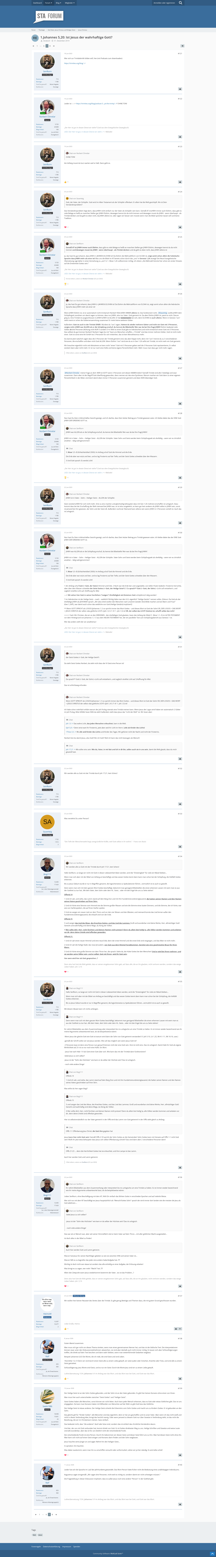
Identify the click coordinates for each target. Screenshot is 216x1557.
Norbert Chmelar (88, 279)
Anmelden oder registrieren (164, 3)
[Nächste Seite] (54, 46)
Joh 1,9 (68, 723)
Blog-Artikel (40, 129)
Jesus (40, 1535)
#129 (180, 487)
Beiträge (39, 82)
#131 (180, 647)
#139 (180, 1388)
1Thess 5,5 (70, 732)
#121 (180, 53)
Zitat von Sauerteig (76, 198)
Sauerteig (163, 313)
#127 (180, 368)
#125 (180, 237)
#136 (180, 1177)
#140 (180, 1465)
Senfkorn (85, 353)
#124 (180, 192)
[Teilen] (182, 45)
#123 (180, 146)
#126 (180, 294)
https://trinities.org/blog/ (74, 63)
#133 (180, 814)
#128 (180, 413)
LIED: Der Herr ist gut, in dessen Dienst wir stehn (83, 132)
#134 (180, 856)
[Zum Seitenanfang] (212, 1554)
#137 (180, 1296)
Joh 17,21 (69, 749)
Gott (34, 1535)
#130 (180, 532)
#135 (180, 981)
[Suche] (180, 3)
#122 (180, 99)
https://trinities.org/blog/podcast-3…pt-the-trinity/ (95, 103)
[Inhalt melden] (180, 89)
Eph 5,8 (69, 728)
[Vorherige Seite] (34, 46)
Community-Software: (108, 1553)
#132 (180, 768)
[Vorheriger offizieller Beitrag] (180, 1328)
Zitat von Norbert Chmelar (79, 153)
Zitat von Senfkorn (76, 243)
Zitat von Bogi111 (76, 988)
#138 (180, 1338)
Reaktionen (39, 79)
